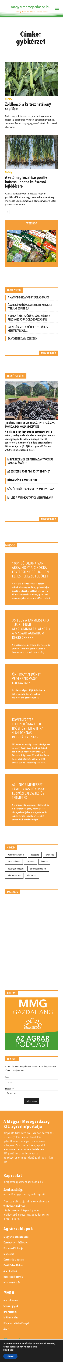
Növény (8, 99)
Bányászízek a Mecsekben (22, 338)
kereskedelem (14, 861)
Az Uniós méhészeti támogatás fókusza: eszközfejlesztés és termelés (29, 791)
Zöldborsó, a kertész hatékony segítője (28, 106)
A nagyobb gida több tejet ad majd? (28, 297)
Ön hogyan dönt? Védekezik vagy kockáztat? (26, 679)
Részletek (8, 1349)
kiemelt (44, 861)
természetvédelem (38, 868)
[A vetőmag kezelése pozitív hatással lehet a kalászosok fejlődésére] (31, 152)
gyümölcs (50, 854)
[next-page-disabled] (13, 212)
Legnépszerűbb (15, 376)
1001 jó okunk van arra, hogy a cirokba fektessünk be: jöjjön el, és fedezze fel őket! (31, 570)
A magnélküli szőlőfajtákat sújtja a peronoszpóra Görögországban (29, 317)
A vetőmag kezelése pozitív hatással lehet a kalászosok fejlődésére (26, 182)
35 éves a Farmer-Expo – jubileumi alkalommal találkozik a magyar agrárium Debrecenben (31, 629)
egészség (35, 854)
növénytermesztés (16, 868)
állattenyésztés (14, 875)
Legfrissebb (14, 290)
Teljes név (9, 1088)
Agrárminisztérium (16, 854)
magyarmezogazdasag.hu (30, 7)
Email (7, 1077)
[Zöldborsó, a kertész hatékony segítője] (31, 79)
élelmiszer (31, 875)
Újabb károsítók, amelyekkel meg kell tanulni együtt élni (30, 306)
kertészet (31, 861)
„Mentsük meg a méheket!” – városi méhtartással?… (28, 328)
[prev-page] (7, 212)
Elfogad (10, 1356)
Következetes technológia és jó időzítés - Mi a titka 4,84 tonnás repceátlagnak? (28, 728)
